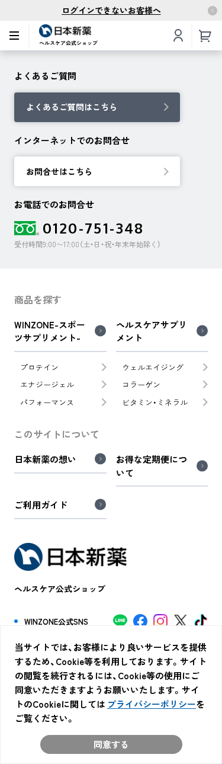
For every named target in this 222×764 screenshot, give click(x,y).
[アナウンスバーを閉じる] (212, 10)
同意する (111, 744)
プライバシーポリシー (151, 704)
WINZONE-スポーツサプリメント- (49, 331)
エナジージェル (47, 384)
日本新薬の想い (45, 459)
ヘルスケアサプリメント (151, 331)
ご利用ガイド (40, 505)
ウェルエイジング (153, 367)
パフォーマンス (47, 402)
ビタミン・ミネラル (155, 402)
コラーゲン (141, 384)
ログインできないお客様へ (111, 10)
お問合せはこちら (59, 171)
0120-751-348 (93, 228)
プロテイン (39, 367)
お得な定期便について (151, 466)
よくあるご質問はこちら (71, 107)
